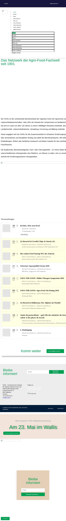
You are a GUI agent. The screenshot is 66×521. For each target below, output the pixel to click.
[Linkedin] (29, 389)
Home (14, 12)
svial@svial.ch (7, 397)
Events (14, 14)
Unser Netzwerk (17, 23)
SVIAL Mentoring (17, 25)
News (14, 16)
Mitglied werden (17, 29)
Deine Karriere (16, 18)
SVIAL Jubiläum (17, 27)
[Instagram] (34, 389)
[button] (62, 3)
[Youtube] (39, 389)
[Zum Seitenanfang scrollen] (0, 413)
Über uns (15, 20)
